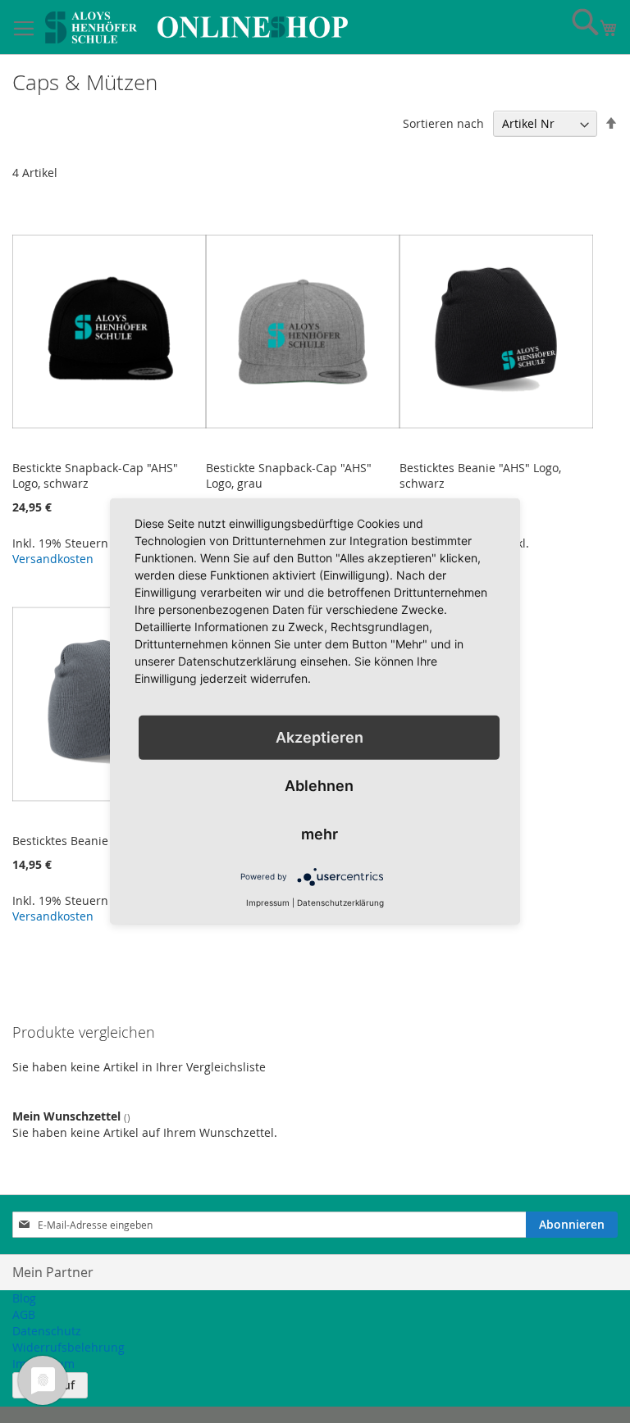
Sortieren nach (443, 123)
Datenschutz (46, 1331)
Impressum (268, 902)
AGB (23, 1314)
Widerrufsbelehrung (68, 1347)
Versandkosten (53, 558)
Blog (24, 1298)
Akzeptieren (319, 737)
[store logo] (196, 27)
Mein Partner (53, 1272)
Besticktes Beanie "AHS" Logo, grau (107, 840)
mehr (319, 834)
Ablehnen (319, 785)
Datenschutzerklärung (340, 902)
